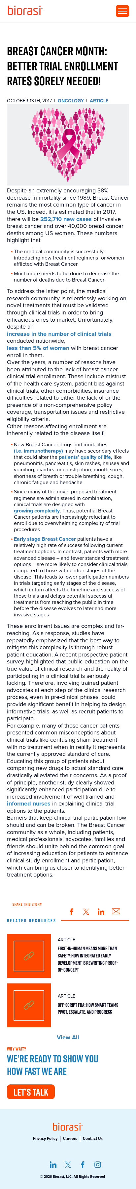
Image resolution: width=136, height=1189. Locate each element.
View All (68, 1037)
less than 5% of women (38, 348)
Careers (70, 1139)
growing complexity (37, 511)
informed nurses (29, 803)
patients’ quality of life (85, 457)
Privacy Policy (45, 1139)
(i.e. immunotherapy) (38, 451)
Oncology (71, 101)
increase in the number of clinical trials (59, 334)
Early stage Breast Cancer (45, 539)
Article (99, 101)
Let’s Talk (31, 1092)
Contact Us (93, 1139)
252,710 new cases (66, 219)
